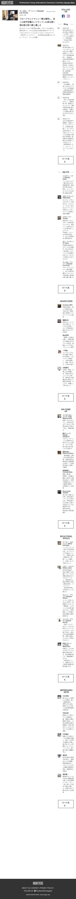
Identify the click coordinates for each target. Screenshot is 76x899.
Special (67, 3)
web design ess (45, 895)
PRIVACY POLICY (46, 888)
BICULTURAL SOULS (66, 537)
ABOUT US (26, 888)
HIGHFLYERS (66, 301)
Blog (73, 3)
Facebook (39, 891)
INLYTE (65, 172)
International (41, 3)
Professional (24, 3)
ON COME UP (66, 410)
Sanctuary (51, 3)
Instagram (48, 891)
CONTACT (35, 888)
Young (32, 3)
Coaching (59, 3)
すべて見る (65, 160)
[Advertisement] (66, 844)
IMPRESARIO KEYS (66, 691)
